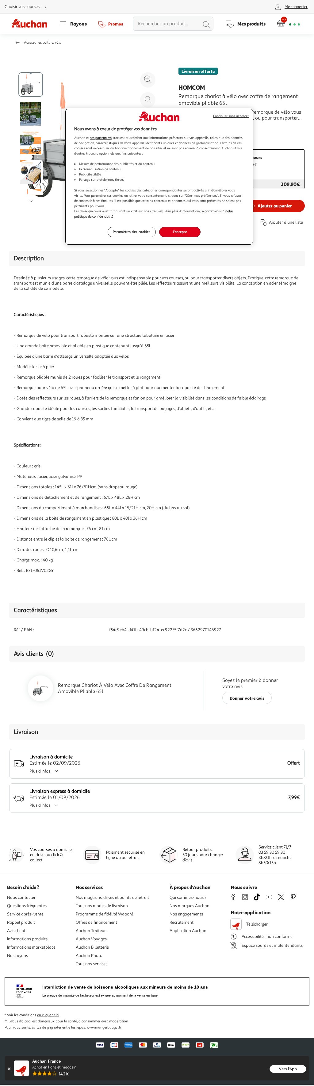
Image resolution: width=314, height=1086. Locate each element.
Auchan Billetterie (92, 947)
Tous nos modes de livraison (102, 905)
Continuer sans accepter (231, 116)
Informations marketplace (31, 947)
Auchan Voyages (91, 939)
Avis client (16, 930)
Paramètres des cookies (132, 232)
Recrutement (181, 922)
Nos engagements (186, 914)
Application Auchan (188, 930)
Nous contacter (21, 897)
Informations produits (27, 939)
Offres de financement (96, 922)
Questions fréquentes (27, 905)
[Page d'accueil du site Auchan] (31, 23)
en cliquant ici (48, 1015)
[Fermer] (9, 1069)
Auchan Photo (89, 955)
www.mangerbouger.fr (103, 1027)
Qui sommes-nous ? (188, 897)
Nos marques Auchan (189, 905)
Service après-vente (25, 914)
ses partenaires (101, 138)
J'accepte (180, 232)
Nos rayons (17, 955)
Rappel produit (21, 922)
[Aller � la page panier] (288, 23)
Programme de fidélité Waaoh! (104, 914)
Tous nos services (91, 963)
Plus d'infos (39, 771)
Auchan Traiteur (91, 930)
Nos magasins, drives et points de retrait (112, 897)
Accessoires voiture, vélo (43, 42)
